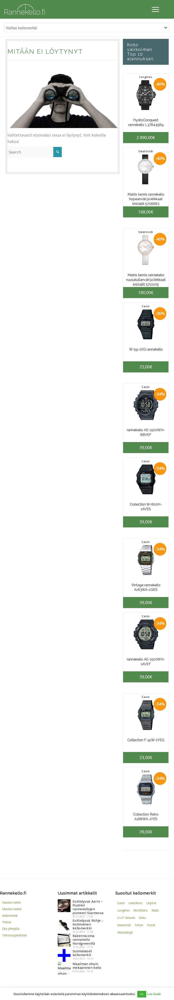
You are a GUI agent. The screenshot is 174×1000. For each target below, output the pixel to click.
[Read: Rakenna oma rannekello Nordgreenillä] (64, 940)
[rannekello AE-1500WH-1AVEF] (145, 634)
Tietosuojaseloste (14, 935)
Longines (145, 77)
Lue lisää (154, 994)
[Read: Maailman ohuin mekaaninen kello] (64, 968)
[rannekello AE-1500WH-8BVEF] (145, 405)
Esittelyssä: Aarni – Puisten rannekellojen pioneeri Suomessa (88, 907)
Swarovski (145, 151)
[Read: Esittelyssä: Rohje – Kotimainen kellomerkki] (64, 924)
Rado (155, 910)
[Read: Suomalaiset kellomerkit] (64, 955)
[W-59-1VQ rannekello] (145, 324)
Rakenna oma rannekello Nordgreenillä (84, 939)
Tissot (151, 925)
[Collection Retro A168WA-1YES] (145, 789)
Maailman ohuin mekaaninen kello (87, 966)
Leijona (151, 903)
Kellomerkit (10, 916)
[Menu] (154, 9)
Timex (139, 925)
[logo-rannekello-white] (24, 9)
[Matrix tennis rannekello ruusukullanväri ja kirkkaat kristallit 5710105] (145, 250)
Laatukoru (135, 903)
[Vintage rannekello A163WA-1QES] (145, 560)
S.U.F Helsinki (126, 918)
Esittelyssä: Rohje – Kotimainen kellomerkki (88, 924)
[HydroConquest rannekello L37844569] (145, 95)
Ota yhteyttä (10, 929)
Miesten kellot (11, 909)
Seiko (142, 918)
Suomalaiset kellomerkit (82, 953)
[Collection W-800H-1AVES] (145, 479)
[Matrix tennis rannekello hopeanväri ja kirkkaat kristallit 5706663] (145, 169)
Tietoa (6, 922)
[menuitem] (154, 9)
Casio (146, 306)
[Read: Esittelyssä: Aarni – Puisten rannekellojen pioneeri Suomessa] (64, 905)
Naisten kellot (11, 902)
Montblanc (140, 910)
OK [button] (142, 994)
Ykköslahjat (125, 932)
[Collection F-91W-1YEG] (145, 715)
